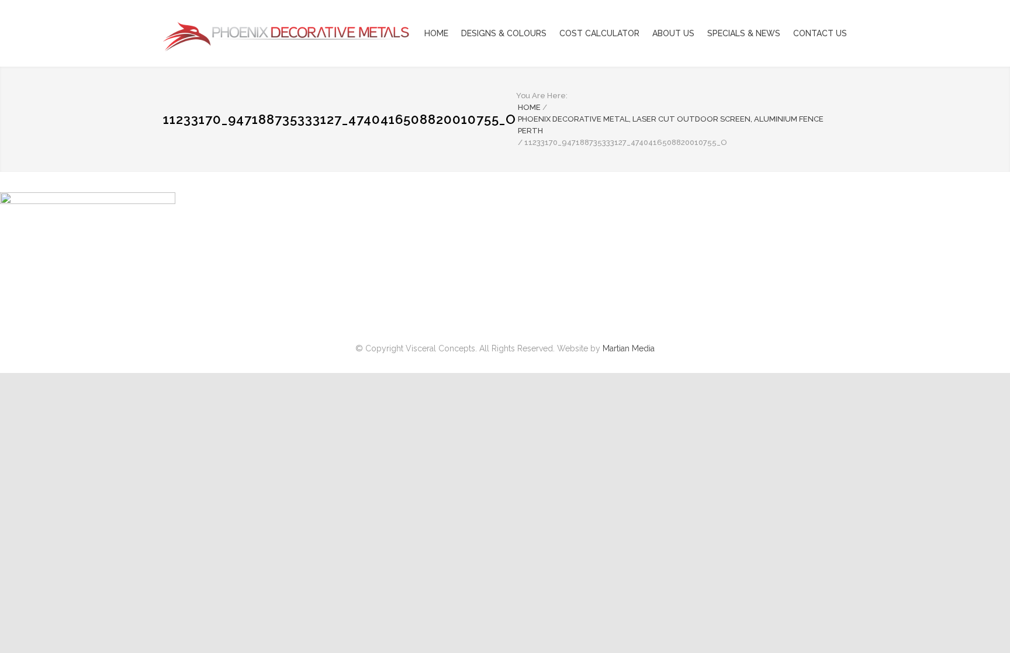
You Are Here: (542, 95)
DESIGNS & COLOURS (503, 33)
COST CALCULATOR (599, 33)
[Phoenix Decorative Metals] (271, 33)
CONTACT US (820, 33)
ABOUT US (673, 33)
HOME (436, 33)
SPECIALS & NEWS (743, 33)
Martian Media (629, 348)
